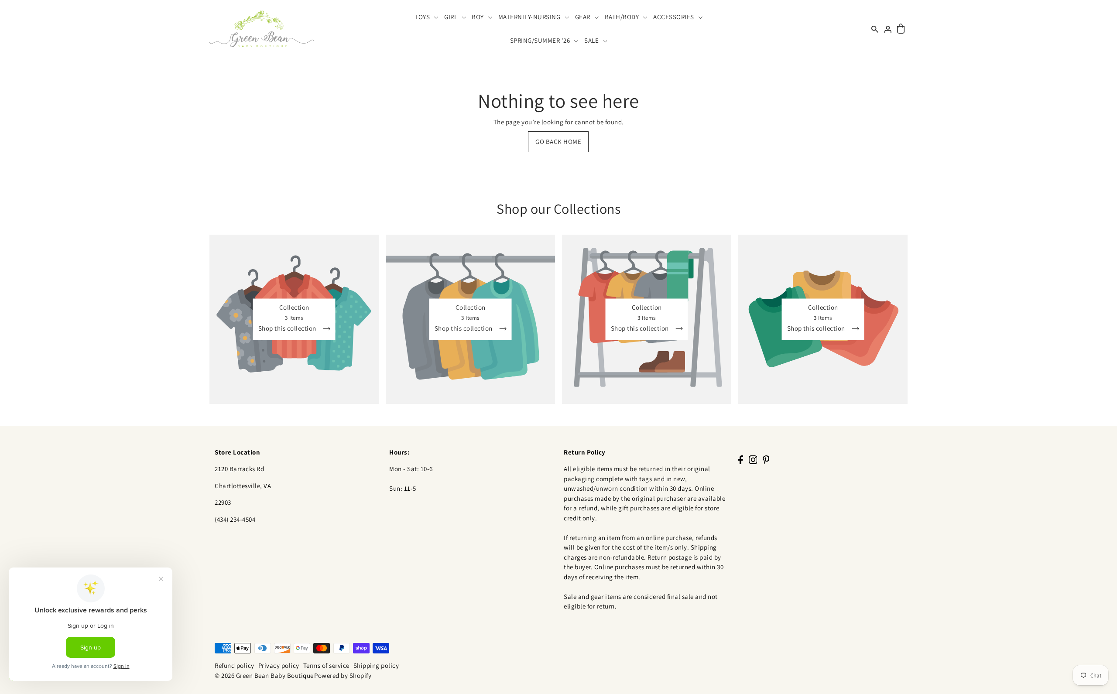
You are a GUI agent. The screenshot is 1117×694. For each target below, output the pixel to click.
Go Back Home (558, 141)
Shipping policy (376, 665)
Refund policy (234, 665)
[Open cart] (901, 29)
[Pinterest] (766, 460)
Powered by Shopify (342, 675)
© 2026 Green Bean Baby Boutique (264, 675)
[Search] (874, 29)
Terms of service (326, 665)
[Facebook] (740, 460)
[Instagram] (753, 460)
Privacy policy (278, 665)
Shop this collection (288, 328)
